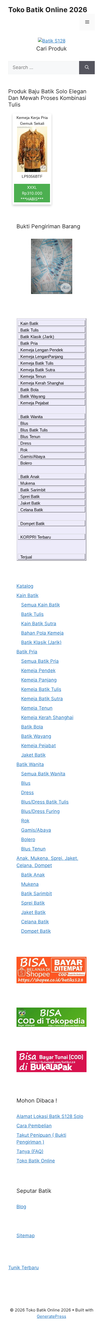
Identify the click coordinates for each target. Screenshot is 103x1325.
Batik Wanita (31, 416)
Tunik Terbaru (23, 1267)
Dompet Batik (32, 523)
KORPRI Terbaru (35, 537)
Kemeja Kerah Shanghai (42, 383)
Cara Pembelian (34, 1125)
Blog (21, 1206)
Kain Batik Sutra (38, 623)
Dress (25, 443)
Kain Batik (29, 323)
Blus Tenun (30, 436)
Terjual (26, 557)
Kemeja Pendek (38, 670)
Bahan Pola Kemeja (42, 633)
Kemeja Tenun (33, 376)
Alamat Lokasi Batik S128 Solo (49, 1116)
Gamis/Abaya (32, 456)
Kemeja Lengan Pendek (41, 350)
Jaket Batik (30, 503)
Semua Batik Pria (40, 661)
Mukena (27, 483)
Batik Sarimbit (32, 489)
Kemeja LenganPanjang (41, 356)
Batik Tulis (29, 330)
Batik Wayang (32, 396)
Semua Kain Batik (40, 605)
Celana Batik (31, 509)
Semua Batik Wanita (43, 774)
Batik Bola (29, 389)
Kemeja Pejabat (34, 403)
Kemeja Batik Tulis (37, 363)
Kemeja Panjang (39, 680)
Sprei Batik (30, 496)
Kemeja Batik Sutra (37, 369)
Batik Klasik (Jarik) (37, 336)
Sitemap (25, 1235)
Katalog (24, 586)
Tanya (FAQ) (29, 1151)
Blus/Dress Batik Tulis (45, 802)
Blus (24, 423)
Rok (24, 449)
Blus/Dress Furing (40, 811)
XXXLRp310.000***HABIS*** (32, 193)
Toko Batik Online (35, 1161)
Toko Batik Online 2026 (47, 10)
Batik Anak (30, 476)
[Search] (87, 67)
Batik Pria (29, 343)
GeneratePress (51, 1316)
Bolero (26, 463)
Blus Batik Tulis (34, 430)
